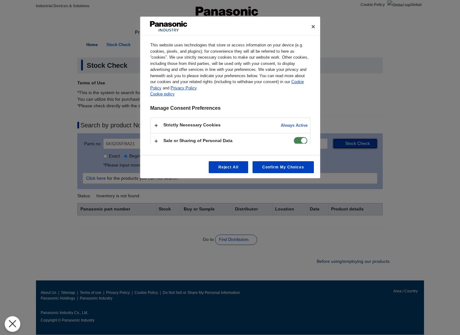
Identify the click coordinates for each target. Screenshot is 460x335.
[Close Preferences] (12, 324)
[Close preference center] (313, 27)
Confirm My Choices (283, 167)
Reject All (228, 167)
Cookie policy (162, 94)
